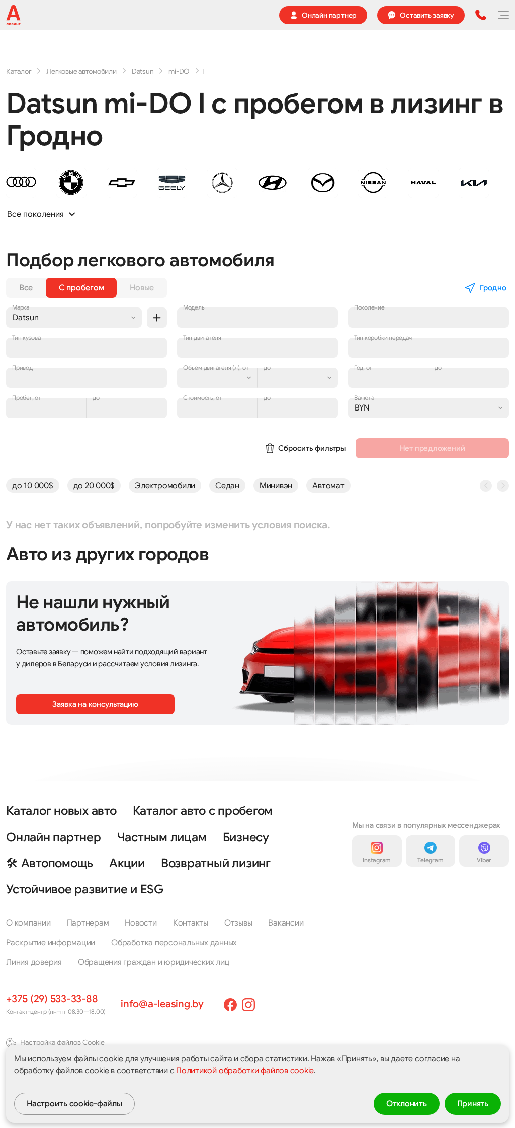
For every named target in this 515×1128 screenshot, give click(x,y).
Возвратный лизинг (216, 863)
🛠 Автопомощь (49, 863)
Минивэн (276, 486)
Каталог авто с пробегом (203, 810)
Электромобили (165, 486)
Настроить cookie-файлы (74, 1104)
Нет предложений (432, 448)
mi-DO (179, 71)
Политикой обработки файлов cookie (245, 1071)
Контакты (190, 923)
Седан (227, 486)
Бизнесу (246, 837)
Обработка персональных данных (174, 943)
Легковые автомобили (81, 71)
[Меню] (503, 15)
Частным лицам (162, 837)
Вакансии (285, 923)
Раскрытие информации (50, 943)
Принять (472, 1104)
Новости (140, 923)
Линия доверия (34, 962)
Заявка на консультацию (95, 704)
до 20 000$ (94, 486)
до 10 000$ (32, 486)
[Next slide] (503, 486)
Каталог (18, 71)
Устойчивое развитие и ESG (84, 889)
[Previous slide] (486, 486)
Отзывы (238, 923)
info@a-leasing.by (162, 1004)
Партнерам (88, 923)
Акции (127, 863)
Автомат (328, 486)
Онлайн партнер (53, 837)
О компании (28, 923)
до (96, 397)
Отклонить (406, 1104)
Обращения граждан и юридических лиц (154, 962)
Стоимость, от (202, 397)
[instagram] (248, 1004)
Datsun (143, 71)
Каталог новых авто (61, 810)
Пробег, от (26, 397)
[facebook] (230, 1004)
